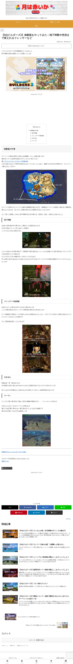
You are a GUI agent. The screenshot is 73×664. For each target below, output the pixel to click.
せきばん (34, 138)
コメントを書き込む (36, 640)
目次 (34, 127)
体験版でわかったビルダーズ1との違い (14, 452)
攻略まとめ (5, 461)
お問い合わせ (60, 658)
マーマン (34, 141)
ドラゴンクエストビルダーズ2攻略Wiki (15, 161)
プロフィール (13, 658)
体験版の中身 (34, 130)
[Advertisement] (36, 109)
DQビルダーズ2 (8, 468)
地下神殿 (34, 133)
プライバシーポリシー (36, 658)
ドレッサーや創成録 (38, 135)
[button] (54, 512)
